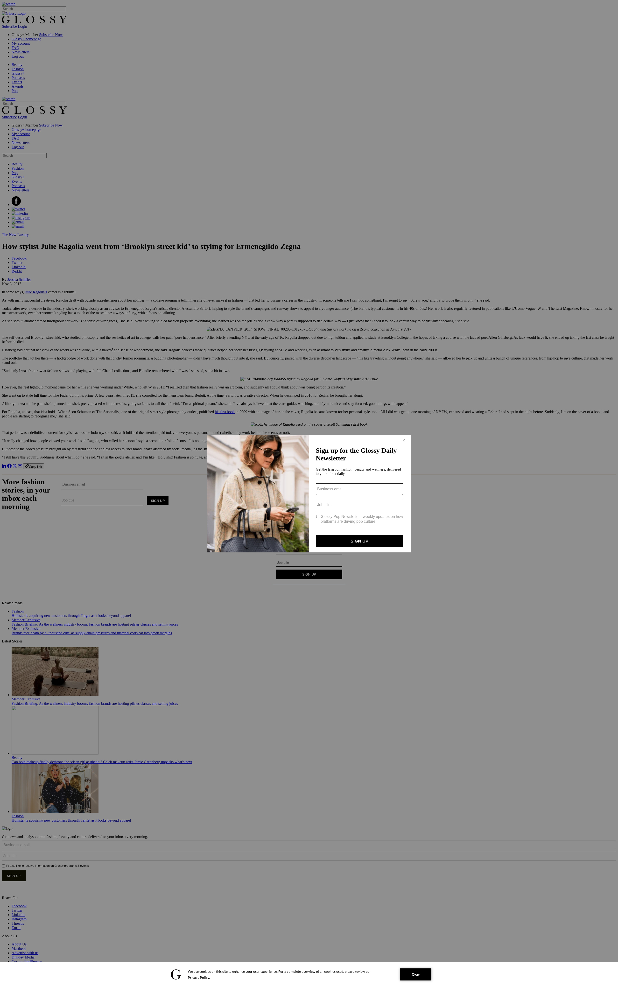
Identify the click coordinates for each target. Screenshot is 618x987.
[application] (309, 974)
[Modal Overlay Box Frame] (309, 493)
